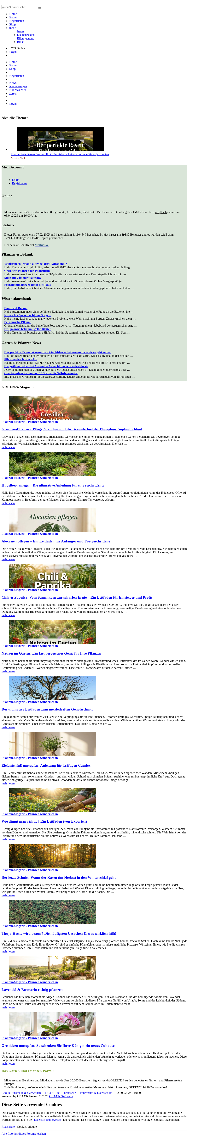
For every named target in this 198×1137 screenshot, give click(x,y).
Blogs (20, 41)
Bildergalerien (25, 38)
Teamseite (70, 1092)
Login (13, 51)
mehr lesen (8, 447)
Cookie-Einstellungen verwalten (21, 1092)
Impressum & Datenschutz (96, 1092)
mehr (12, 27)
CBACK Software (61, 1096)
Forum (13, 17)
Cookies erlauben (27, 1126)
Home (13, 13)
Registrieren (16, 20)
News (20, 31)
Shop (12, 24)
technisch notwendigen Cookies (144, 1119)
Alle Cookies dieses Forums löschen (24, 1133)
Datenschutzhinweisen (47, 1119)
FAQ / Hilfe (52, 1092)
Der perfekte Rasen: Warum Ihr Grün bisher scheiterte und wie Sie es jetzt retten (60, 154)
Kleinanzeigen (26, 34)
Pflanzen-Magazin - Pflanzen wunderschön (30, 421)
